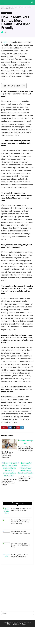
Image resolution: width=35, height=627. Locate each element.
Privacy (8, 624)
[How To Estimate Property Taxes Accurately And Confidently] (9, 440)
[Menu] (2, 2)
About (8, 623)
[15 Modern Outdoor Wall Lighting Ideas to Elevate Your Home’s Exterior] (9, 463)
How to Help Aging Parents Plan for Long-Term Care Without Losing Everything (20, 521)
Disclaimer (22, 623)
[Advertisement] (17, 591)
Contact (15, 623)
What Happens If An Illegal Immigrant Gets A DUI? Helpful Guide (20, 545)
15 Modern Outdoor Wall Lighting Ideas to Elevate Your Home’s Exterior (9, 482)
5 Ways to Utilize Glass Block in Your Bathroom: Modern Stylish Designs (25, 448)
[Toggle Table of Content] (23, 85)
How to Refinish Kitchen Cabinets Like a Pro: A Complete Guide (25, 478)
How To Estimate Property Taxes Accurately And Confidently (7, 454)
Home (2, 7)
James (5, 32)
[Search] (32, 2)
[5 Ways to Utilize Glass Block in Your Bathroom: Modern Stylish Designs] (25, 440)
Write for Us (16, 624)
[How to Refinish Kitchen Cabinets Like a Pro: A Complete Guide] (25, 463)
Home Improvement (10, 7)
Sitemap (24, 624)
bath (4, 42)
